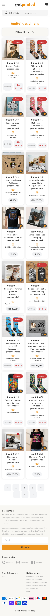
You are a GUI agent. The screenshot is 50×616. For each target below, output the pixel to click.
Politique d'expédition (34, 579)
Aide (3, 577)
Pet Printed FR (23, 611)
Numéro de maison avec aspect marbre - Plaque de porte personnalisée (36, 321)
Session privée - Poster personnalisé (11, 98)
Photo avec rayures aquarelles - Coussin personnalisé (10, 266)
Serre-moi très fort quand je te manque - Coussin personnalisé (37, 158)
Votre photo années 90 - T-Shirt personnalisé (12, 210)
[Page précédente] (7, 487)
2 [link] (24, 488)
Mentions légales (32, 588)
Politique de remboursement (36, 582)
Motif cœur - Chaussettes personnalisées (37, 98)
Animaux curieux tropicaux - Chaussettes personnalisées (36, 378)
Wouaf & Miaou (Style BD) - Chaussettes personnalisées (11, 321)
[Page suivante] (33, 494)
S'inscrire (25, 547)
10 (25, 494)
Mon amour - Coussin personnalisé (11, 432)
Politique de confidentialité (36, 585)
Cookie (28, 591)
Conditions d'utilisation (34, 577)
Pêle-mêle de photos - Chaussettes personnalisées (35, 44)
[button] (4, 5)
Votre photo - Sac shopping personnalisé (36, 210)
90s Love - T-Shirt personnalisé (33, 432)
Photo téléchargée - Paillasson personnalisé (12, 156)
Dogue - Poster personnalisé (8, 42)
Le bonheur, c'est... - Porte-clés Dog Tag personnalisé (34, 266)
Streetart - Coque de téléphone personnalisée (12, 376)
